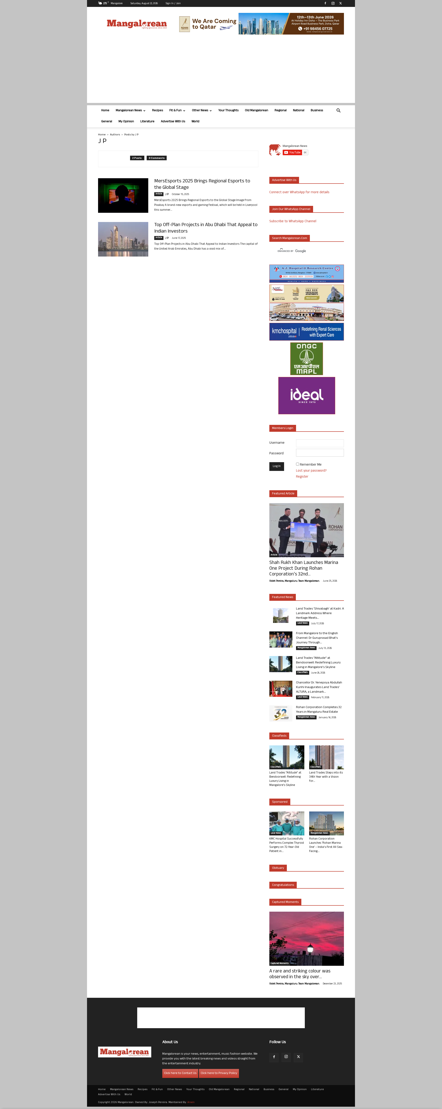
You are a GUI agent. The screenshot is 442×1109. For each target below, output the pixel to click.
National (298, 110)
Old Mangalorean (256, 110)
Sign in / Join (173, 4)
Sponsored (280, 802)
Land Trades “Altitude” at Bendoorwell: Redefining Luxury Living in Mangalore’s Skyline (318, 663)
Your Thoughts (228, 110)
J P (167, 195)
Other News (200, 110)
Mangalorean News (129, 110)
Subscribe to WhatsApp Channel (292, 222)
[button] (338, 111)
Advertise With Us (173, 121)
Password (276, 454)
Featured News (282, 597)
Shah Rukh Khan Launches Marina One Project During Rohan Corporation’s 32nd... (303, 569)
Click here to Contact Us (180, 1073)
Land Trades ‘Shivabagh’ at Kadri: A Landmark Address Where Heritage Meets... (320, 613)
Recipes (157, 110)
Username (277, 443)
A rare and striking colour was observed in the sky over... (299, 974)
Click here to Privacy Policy (219, 1073)
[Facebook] (325, 3)
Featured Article (283, 493)
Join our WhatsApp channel (291, 209)
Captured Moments (285, 902)
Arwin (191, 1102)
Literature (147, 121)
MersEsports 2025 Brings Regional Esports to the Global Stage (202, 184)
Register (302, 477)
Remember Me (311, 465)
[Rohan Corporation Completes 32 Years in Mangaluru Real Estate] (280, 713)
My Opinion (126, 121)
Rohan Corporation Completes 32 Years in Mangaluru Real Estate (319, 710)
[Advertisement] (221, 70)
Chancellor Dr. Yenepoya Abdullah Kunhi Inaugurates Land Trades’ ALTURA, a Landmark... (319, 687)
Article (159, 194)
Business (317, 110)
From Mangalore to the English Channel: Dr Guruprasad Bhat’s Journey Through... (317, 638)
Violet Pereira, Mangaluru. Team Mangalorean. (294, 581)
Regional (281, 110)
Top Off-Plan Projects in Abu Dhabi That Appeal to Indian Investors (206, 228)
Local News (302, 623)
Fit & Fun (175, 110)
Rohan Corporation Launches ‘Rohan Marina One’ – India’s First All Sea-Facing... (326, 845)
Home (105, 110)
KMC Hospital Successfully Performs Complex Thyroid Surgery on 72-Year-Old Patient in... (286, 845)
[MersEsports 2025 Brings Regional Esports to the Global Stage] (123, 195)
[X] (340, 3)
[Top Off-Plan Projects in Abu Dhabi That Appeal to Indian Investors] (123, 239)
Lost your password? (311, 471)
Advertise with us (284, 180)
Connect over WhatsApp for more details (299, 193)
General (106, 121)
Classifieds (302, 672)
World (195, 121)
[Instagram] (332, 3)
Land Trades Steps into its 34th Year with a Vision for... (326, 777)
